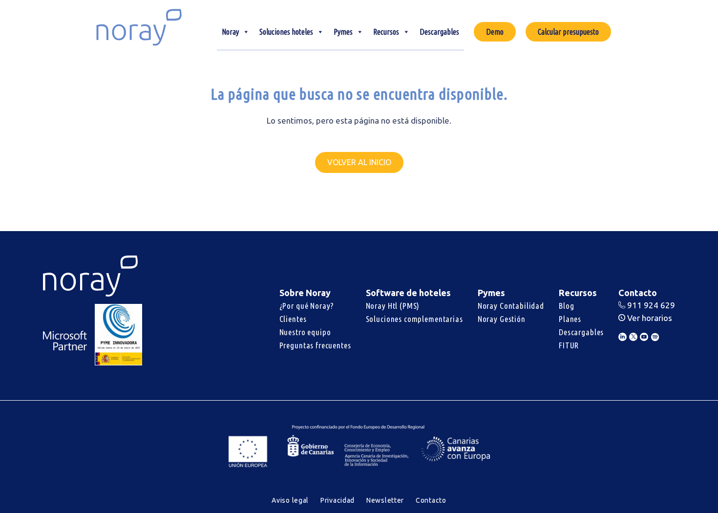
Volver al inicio (359, 162)
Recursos (386, 31)
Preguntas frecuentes (315, 345)
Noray (230, 31)
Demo (495, 31)
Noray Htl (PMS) (393, 305)
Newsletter (385, 500)
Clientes (293, 318)
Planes (570, 318)
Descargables (439, 31)
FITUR (569, 345)
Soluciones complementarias (414, 318)
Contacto (431, 500)
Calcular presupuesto (568, 31)
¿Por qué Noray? (307, 305)
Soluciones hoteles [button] (286, 31)
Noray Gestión (502, 318)
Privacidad (337, 500)
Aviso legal (290, 500)
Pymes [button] (343, 31)
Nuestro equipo (305, 332)
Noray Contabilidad (511, 305)
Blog (566, 305)
